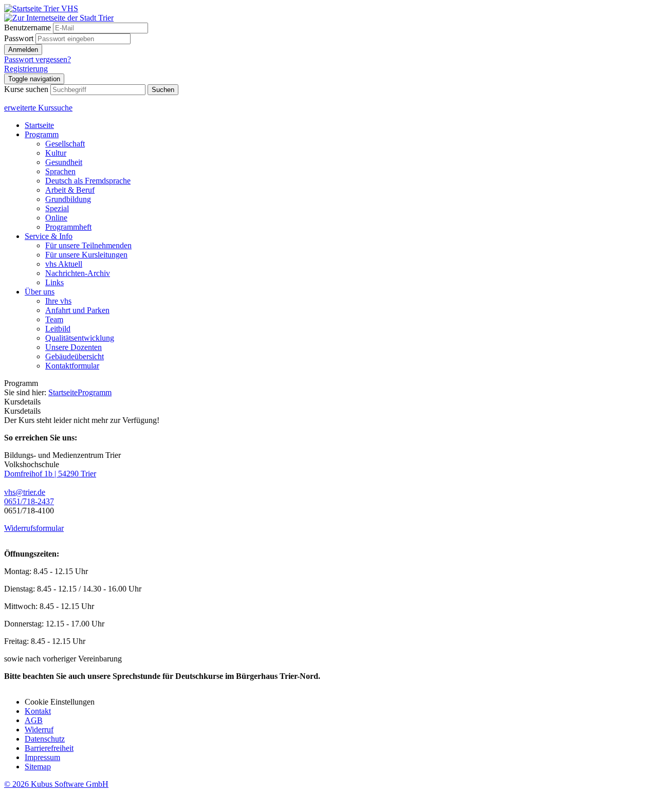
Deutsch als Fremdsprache (88, 180)
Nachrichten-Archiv (77, 273)
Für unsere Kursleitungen (86, 254)
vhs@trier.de (24, 492)
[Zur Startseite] (41, 8)
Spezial (57, 208)
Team (54, 319)
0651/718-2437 (29, 501)
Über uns (39, 291)
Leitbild (57, 328)
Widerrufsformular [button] (34, 528)
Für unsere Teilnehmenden (88, 245)
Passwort (18, 38)
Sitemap (38, 766)
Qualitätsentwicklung (79, 338)
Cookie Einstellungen (60, 701)
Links (54, 282)
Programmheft (68, 227)
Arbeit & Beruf (70, 190)
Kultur (55, 153)
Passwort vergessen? (37, 59)
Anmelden (23, 49)
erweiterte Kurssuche (38, 107)
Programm (42, 134)
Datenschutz (45, 738)
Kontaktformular (72, 365)
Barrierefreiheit (49, 748)
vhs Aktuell (63, 264)
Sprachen (60, 171)
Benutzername (27, 27)
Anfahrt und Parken (77, 310)
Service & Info (48, 236)
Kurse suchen (26, 89)
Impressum (42, 757)
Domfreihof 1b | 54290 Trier (50, 473)
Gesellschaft (65, 143)
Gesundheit (63, 162)
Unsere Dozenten (73, 347)
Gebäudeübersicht (74, 356)
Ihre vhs (58, 301)
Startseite (39, 125)
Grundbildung (68, 199)
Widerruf (39, 729)
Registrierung (26, 68)
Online (56, 217)
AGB (34, 720)
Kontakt (38, 711)
